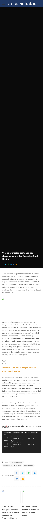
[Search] (38, 3)
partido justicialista (12, 465)
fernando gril (17, 462)
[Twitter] (5, 264)
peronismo (29, 465)
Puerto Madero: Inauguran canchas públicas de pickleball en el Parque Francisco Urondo (10, 512)
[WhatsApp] (8, 264)
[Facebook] (3, 264)
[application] (21, 442)
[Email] (16, 264)
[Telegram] (13, 264)
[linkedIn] (11, 264)
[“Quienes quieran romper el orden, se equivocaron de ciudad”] (31, 497)
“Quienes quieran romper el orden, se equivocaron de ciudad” (30, 511)
